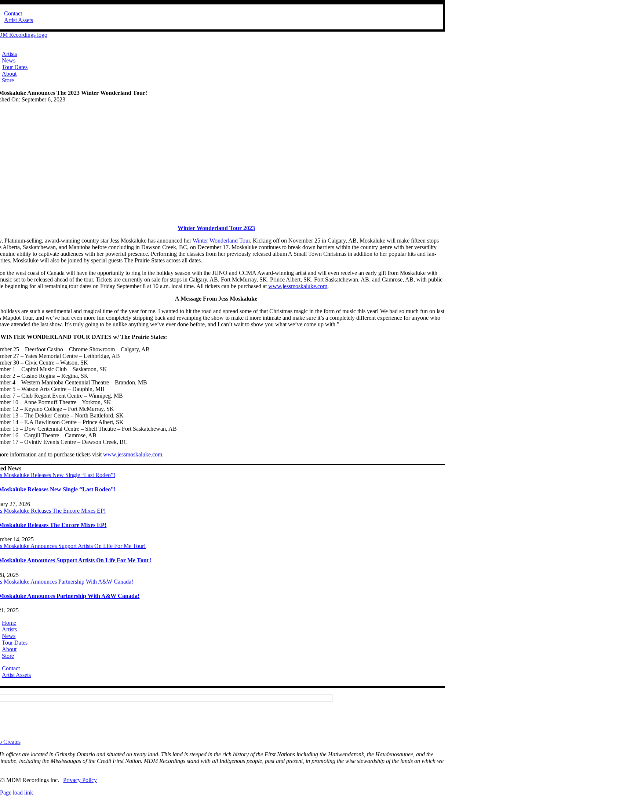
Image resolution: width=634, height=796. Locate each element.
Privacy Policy (80, 780)
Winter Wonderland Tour (221, 240)
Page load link (16, 792)
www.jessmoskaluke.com (297, 286)
